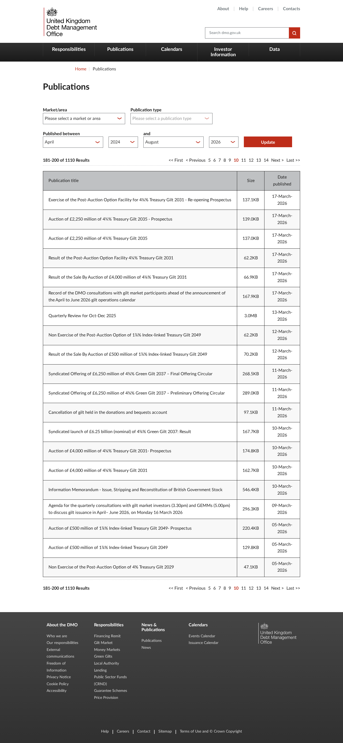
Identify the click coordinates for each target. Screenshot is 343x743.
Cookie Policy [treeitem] (58, 684)
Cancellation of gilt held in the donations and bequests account (108, 412)
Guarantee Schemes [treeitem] (110, 691)
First (178, 160)
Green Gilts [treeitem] (103, 656)
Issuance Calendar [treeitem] (203, 643)
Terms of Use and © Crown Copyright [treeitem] (211, 731)
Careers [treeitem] (265, 9)
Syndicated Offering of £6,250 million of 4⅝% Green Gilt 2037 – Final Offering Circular (130, 374)
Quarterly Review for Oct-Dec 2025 (82, 316)
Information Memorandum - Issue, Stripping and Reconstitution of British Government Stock (135, 490)
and (146, 134)
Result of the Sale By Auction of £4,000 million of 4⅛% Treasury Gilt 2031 (118, 277)
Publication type (146, 110)
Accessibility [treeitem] (56, 691)
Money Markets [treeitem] (107, 650)
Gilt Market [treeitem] (103, 643)
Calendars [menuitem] (171, 49)
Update (268, 142)
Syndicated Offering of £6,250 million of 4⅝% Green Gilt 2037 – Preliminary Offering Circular (137, 393)
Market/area (55, 110)
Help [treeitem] (243, 9)
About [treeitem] (223, 9)
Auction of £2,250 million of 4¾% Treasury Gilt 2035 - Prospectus (110, 219)
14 (266, 160)
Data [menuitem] (274, 49)
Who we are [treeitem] (57, 636)
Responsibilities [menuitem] (69, 49)
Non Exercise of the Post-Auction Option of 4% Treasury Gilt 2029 (111, 567)
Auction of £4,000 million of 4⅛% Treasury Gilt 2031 (98, 470)
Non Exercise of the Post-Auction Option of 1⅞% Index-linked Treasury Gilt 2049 (125, 335)
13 (258, 160)
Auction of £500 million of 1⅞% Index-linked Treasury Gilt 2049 (108, 547)
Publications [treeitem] (151, 641)
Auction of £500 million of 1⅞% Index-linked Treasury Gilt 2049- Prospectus (120, 528)
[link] (69, 21)
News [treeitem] (146, 648)
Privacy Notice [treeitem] (59, 677)
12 (251, 160)
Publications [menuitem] (120, 49)
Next (275, 160)
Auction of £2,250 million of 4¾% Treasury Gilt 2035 (98, 238)
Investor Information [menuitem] (223, 52)
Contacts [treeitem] (291, 9)
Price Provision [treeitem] (106, 698)
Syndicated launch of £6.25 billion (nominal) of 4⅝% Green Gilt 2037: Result (120, 432)
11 (243, 160)
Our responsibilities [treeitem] (62, 643)
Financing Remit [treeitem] (107, 636)
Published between (61, 134)
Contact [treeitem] (143, 731)
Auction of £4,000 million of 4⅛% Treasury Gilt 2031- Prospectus (110, 451)
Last (290, 160)
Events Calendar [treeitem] (202, 636)
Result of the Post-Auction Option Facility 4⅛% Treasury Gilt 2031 (111, 258)
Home (80, 69)
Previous (197, 160)
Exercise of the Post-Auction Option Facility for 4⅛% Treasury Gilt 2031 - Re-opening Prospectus (140, 200)
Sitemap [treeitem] (165, 731)
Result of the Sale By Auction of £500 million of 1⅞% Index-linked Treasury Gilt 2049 (128, 354)
